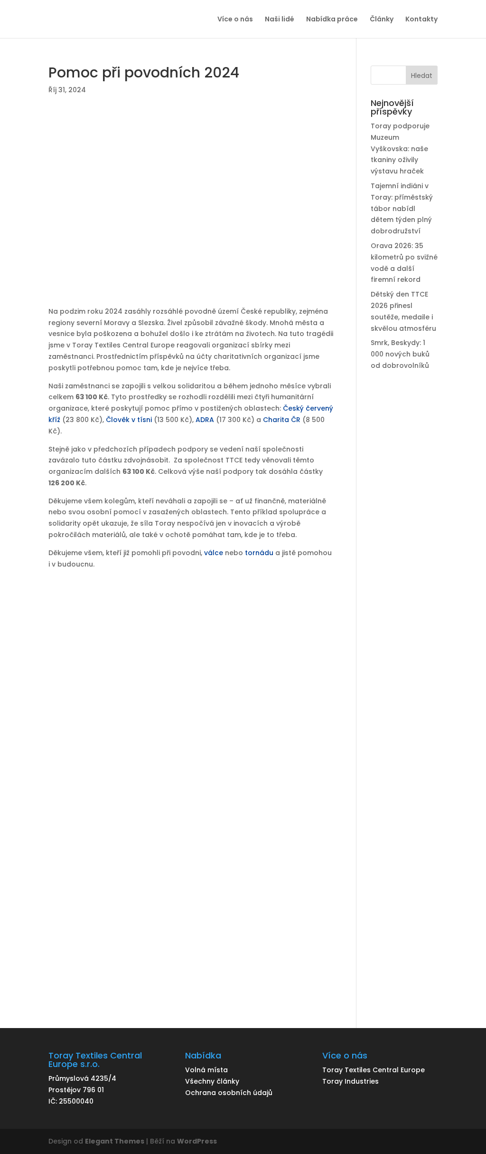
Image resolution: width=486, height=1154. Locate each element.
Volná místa (206, 1070)
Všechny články (212, 1081)
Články (381, 20)
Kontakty (421, 20)
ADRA (205, 419)
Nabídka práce (332, 20)
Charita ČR (281, 419)
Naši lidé (279, 20)
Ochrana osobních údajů (228, 1092)
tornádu (258, 553)
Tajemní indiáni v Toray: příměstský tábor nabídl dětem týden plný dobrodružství (402, 208)
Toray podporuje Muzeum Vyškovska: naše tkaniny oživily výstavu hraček (400, 148)
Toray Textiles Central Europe (373, 1070)
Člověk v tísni (129, 419)
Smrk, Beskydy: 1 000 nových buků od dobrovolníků (400, 354)
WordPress (197, 1141)
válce (213, 553)
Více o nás (235, 20)
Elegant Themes (114, 1141)
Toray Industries (350, 1081)
